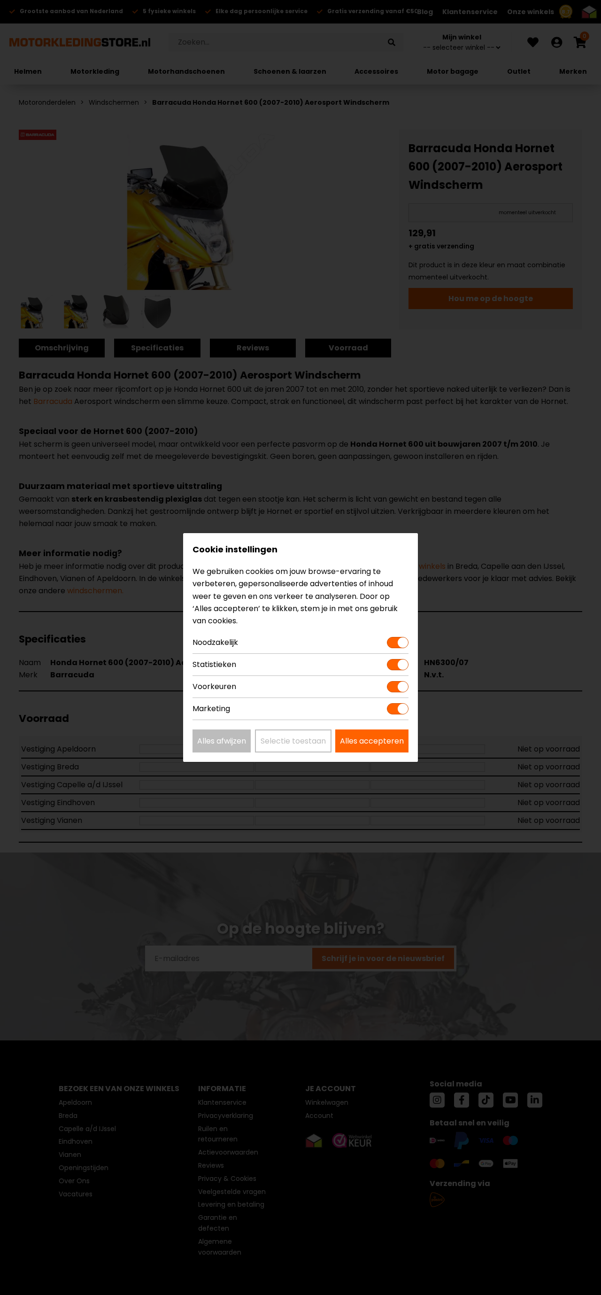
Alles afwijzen (221, 741)
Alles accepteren (372, 741)
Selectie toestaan (293, 741)
